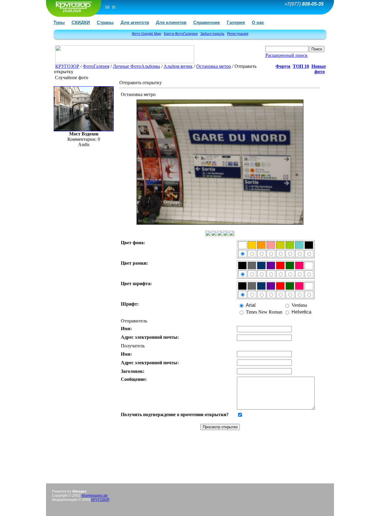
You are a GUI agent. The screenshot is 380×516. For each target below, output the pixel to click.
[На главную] (73, 5)
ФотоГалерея (96, 66)
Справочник (206, 22)
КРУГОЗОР (67, 66)
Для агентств (135, 22)
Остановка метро (213, 66)
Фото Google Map (146, 34)
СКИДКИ (81, 22)
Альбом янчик (178, 66)
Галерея (236, 22)
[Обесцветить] (214, 234)
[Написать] (107, 6)
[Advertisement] (190, 464)
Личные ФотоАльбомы (136, 66)
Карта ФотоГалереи (181, 34)
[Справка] (231, 234)
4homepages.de (94, 495)
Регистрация (237, 34)
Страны (105, 22)
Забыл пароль (212, 34)
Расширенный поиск (286, 55)
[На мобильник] (208, 234)
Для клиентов (171, 22)
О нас (258, 22)
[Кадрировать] (226, 234)
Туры (59, 22)
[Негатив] (220, 234)
